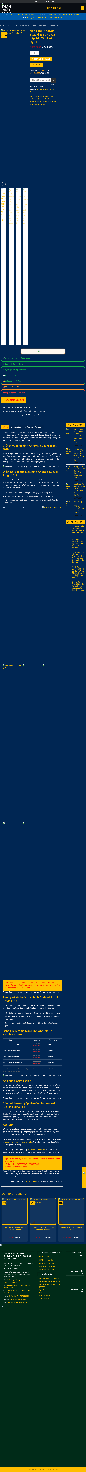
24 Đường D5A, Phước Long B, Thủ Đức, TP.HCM (63, 14)
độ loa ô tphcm (44, 1298)
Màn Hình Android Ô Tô (28, 25)
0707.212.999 (35, 73)
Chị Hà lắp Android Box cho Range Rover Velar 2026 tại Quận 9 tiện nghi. (78, 586)
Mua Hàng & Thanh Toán (47, 1266)
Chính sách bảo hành (46, 1257)
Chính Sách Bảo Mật (46, 1260)
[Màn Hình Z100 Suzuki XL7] (52, 585)
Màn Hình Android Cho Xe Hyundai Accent (43, 1228)
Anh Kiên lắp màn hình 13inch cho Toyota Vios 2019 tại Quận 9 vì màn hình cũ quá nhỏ (78, 572)
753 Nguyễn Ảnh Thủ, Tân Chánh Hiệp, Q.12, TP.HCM (45, 18)
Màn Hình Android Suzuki (48, 25)
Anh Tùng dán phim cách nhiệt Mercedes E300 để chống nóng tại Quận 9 (78, 543)
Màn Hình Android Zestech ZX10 (71, 1228)
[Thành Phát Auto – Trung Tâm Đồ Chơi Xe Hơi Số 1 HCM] (12, 8)
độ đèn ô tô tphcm (45, 1295)
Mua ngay (36, 65)
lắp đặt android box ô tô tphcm (49, 1278)
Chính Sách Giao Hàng (47, 1263)
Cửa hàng (13, 25)
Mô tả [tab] (5, 427)
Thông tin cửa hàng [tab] (33, 427)
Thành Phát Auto (30, 1181)
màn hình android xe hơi (37, 1150)
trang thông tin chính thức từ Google (18, 1142)
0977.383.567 (43, 70)
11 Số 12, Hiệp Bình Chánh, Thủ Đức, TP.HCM (25, 14)
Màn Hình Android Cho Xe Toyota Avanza (15, 1228)
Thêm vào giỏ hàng (41, 59)
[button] (82, 8)
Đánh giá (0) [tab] (16, 427)
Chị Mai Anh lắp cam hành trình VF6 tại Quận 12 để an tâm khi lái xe (78, 530)
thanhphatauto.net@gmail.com (18, 1302)
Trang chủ (3, 25)
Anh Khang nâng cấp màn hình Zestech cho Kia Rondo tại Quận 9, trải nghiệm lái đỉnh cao (78, 557)
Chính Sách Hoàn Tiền (46, 1269)
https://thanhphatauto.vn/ (18, 1299)
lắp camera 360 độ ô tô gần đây (49, 1281)
